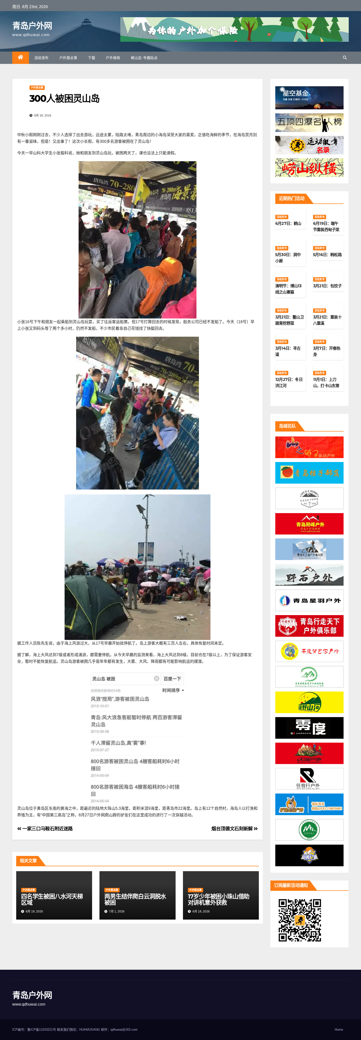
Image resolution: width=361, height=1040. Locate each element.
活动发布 (41, 58)
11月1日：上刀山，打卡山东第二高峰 (326, 385)
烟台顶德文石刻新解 (232, 828)
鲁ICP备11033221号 (41, 1029)
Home (339, 1029)
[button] (345, 58)
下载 (91, 58)
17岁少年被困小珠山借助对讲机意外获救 (219, 899)
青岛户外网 (32, 26)
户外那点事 (68, 58)
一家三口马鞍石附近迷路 (47, 828)
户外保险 (113, 58)
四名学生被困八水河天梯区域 (52, 899)
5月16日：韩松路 (327, 254)
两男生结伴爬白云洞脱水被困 (135, 899)
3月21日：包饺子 (327, 286)
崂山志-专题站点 (144, 58)
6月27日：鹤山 (288, 223)
